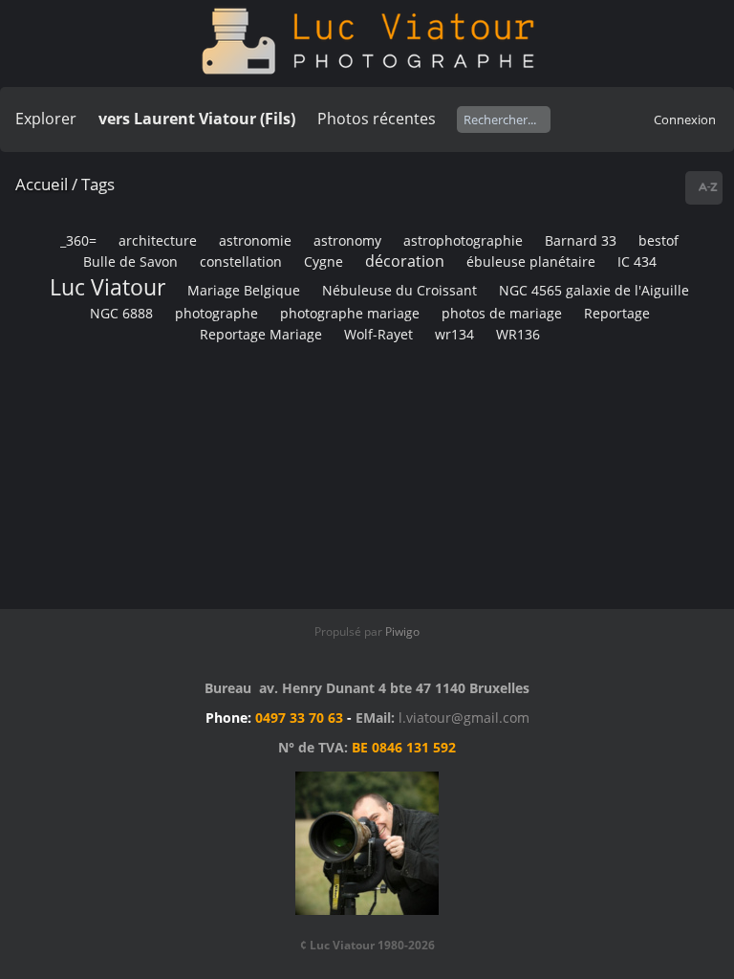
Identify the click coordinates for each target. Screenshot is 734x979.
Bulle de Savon (130, 261)
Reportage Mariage (261, 334)
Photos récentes (376, 118)
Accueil (41, 184)
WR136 (518, 334)
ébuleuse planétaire (530, 261)
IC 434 (637, 261)
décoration (404, 261)
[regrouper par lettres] (706, 188)
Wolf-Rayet (378, 334)
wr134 (454, 334)
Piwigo (402, 631)
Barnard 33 (580, 240)
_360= (78, 240)
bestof (658, 240)
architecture (158, 240)
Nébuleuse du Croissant (399, 290)
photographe (216, 313)
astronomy (347, 240)
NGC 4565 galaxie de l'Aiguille (594, 290)
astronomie (255, 240)
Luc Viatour (107, 287)
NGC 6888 (121, 313)
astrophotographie (463, 240)
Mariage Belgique (243, 290)
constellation (241, 261)
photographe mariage (350, 313)
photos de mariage (502, 313)
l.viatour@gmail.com (464, 717)
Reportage (617, 313)
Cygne (323, 261)
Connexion (685, 119)
